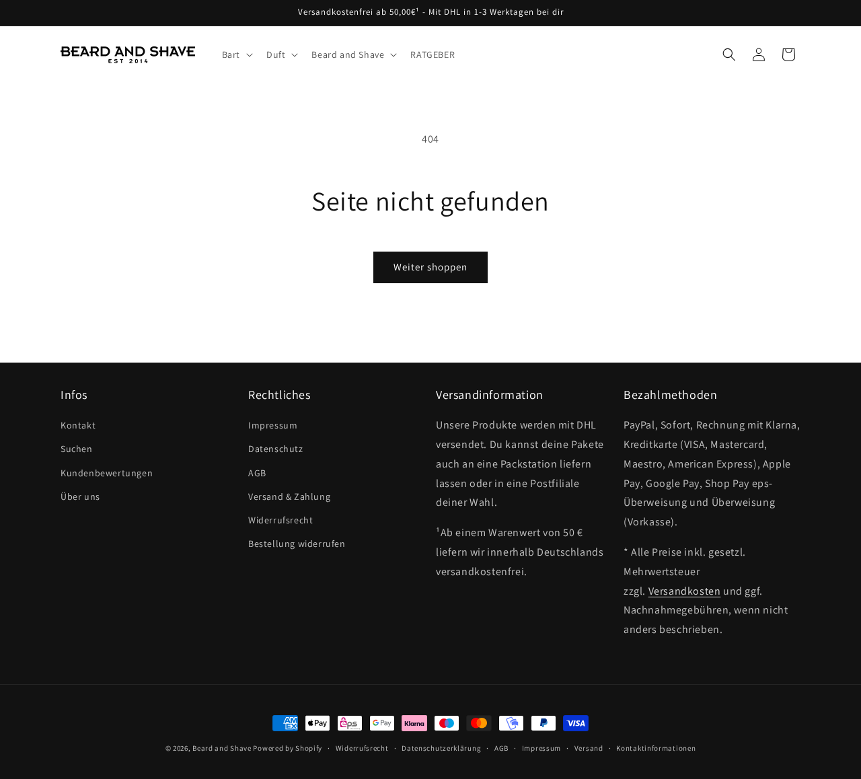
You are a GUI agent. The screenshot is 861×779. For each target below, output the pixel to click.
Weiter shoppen (430, 266)
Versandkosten (684, 591)
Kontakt (78, 425)
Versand (588, 748)
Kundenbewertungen (107, 473)
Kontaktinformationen (656, 748)
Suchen (77, 449)
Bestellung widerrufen (297, 543)
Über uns (80, 496)
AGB (257, 473)
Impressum (272, 425)
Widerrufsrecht (280, 520)
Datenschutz (275, 449)
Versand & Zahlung (289, 496)
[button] (236, 54)
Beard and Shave (222, 748)
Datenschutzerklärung (441, 748)
